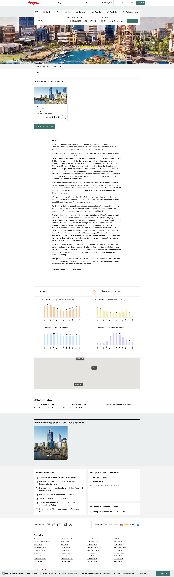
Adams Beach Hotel (67, 558)
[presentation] (43, 12)
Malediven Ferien (92, 541)
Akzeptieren (163, 573)
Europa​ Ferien (38, 539)
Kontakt (141, 3)
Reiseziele (80, 3)
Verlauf (123, 3)
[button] (51, 104)
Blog (65, 524)
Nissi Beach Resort (40, 558)
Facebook (48, 524)
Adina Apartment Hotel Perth (45, 404)
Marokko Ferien (92, 556)
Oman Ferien (38, 553)
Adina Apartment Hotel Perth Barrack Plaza (51, 408)
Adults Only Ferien (93, 550)
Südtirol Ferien (118, 556)
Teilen (127, 3)
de (132, 3)
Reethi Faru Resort (66, 561)
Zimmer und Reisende (106, 17)
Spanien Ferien (65, 556)
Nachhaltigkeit (107, 3)
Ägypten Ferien (65, 547)
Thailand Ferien (119, 553)
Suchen (53, 3)
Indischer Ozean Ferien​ (68, 539)
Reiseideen (71, 3)
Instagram (53, 524)
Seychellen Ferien (93, 547)
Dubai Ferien (118, 544)
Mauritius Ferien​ (39, 556)
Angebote (61, 3)
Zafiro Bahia (118, 561)
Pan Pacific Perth (76, 408)
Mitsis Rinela (38, 561)
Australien (54, 66)
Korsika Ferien (91, 553)
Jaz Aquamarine (92, 561)
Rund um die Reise (93, 3)
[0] (120, 3)
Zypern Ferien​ (38, 544)
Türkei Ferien (118, 541)
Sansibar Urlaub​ (66, 553)
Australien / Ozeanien (41, 66)
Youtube (59, 524)
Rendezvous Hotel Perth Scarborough (120, 404)
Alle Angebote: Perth (44, 126)
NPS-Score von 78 (46, 509)
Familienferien (65, 550)
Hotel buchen (118, 550)
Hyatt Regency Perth (78, 404)
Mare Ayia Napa (92, 558)
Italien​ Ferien (65, 541)
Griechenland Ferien (40, 547)
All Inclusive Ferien (120, 547)
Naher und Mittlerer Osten (42, 541)
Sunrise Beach (118, 558)
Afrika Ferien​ (118, 539)
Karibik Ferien (91, 539)
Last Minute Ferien (39, 550)
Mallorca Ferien (92, 544)
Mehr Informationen (139, 573)
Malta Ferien (64, 544)
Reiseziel (39, 17)
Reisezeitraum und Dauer (75, 17)
